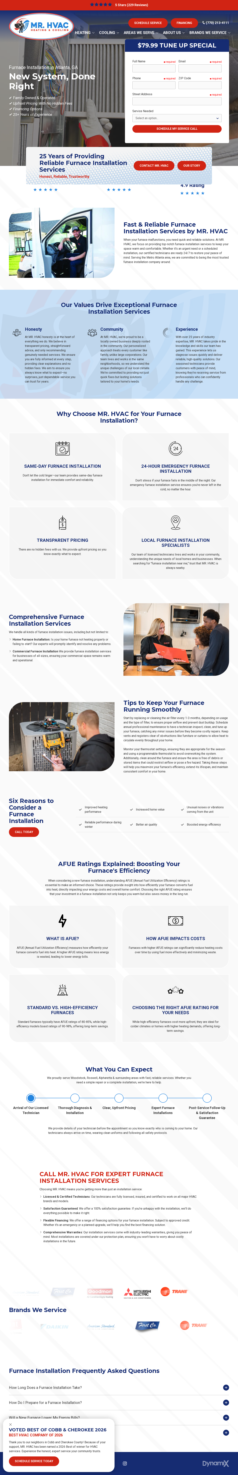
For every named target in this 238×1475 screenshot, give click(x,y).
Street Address (142, 94)
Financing (184, 23)
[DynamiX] (216, 1463)
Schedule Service (148, 23)
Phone (136, 78)
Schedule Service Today (34, 1461)
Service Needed (142, 111)
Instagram (125, 1463)
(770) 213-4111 (217, 23)
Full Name (138, 61)
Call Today (24, 832)
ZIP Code (184, 78)
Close (10, 1424)
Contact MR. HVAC (154, 165)
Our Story (191, 165)
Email (182, 61)
